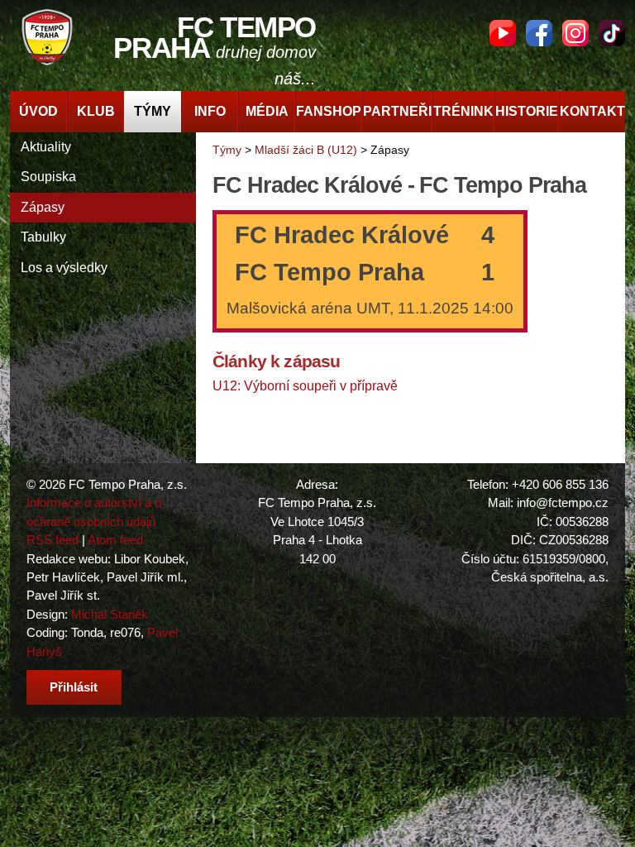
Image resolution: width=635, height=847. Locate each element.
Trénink (463, 111)
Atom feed (115, 540)
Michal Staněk (109, 614)
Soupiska (48, 177)
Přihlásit (74, 687)
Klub (96, 111)
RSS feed (52, 540)
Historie (526, 111)
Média (267, 111)
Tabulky (43, 237)
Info (210, 111)
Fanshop (328, 111)
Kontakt (592, 111)
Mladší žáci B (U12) (306, 149)
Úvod (38, 111)
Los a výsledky (64, 268)
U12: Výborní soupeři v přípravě (305, 386)
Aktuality (46, 147)
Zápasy (42, 207)
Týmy (152, 111)
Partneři (397, 111)
